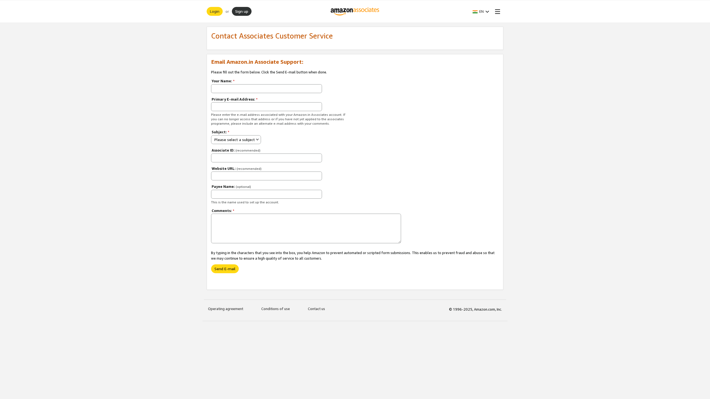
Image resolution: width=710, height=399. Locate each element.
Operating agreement (225, 308)
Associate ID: (236, 150)
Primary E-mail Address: (235, 99)
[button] (481, 11)
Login (214, 11)
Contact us (316, 308)
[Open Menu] (496, 11)
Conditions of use (275, 308)
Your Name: (223, 81)
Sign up (241, 11)
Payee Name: (231, 186)
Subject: (220, 132)
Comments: (223, 210)
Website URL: (237, 168)
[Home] (355, 11)
